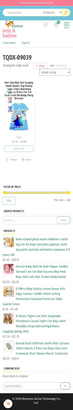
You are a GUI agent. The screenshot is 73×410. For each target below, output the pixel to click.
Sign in (26, 42)
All (65, 65)
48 (61, 65)
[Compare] (40, 24)
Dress (18, 137)
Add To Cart (19, 148)
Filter (42, 66)
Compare (13, 159)
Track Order (9, 42)
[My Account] (51, 24)
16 (56, 65)
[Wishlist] (45, 24)
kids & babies (9, 33)
